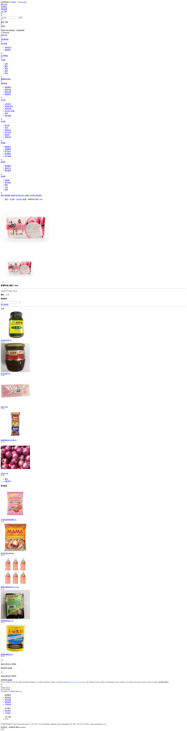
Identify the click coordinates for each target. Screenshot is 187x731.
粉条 (6, 73)
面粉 (6, 185)
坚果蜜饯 (8, 149)
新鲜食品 (4, 83)
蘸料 (6, 66)
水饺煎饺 (8, 104)
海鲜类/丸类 (9, 106)
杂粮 (6, 189)
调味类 (3, 162)
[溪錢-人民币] (15, 405)
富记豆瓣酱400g (5, 373)
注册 (6, 22)
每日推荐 (7, 195)
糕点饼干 (8, 151)
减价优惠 (4, 43)
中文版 (13, 2)
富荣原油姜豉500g (7, 654)
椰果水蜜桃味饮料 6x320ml (10, 587)
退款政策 (8, 702)
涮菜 (6, 68)
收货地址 (4, 7)
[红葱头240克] (15, 471)
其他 (6, 113)
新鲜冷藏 (8, 92)
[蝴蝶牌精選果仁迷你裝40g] (15, 438)
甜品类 (7, 135)
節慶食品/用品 (6, 79)
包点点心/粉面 (9, 111)
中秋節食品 (5, 39)
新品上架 (4, 35)
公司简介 (8, 713)
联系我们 (39, 195)
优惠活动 (8, 47)
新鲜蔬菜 (8, 87)
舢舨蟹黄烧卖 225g (7, 621)
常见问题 (8, 700)
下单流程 (8, 704)
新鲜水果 (8, 89)
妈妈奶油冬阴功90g (7, 553)
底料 (6, 64)
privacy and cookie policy (78, 682)
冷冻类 (3, 100)
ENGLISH (23, 2)
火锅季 (3, 60)
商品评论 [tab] (8, 481)
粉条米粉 (8, 182)
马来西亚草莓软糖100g (8, 520)
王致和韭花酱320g (6, 340)
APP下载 (4, 11)
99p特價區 (4, 56)
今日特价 (32, 195)
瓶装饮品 (8, 130)
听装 (6, 128)
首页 (2, 195)
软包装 (7, 125)
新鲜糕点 (8, 94)
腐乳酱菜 (8, 170)
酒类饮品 (8, 137)
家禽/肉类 (8, 108)
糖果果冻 (8, 147)
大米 (6, 187)
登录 (2, 22)
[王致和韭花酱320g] (15, 338)
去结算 (9, 668)
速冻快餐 (8, 115)
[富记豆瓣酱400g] (15, 371)
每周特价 (8, 50)
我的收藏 (4, 9)
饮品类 (3, 121)
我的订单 (4, 4)
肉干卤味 (8, 156)
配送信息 (8, 697)
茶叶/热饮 (8, 132)
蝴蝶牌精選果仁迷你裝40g (8, 440)
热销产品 (14, 195)
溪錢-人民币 (4, 407)
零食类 (3, 143)
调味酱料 (8, 166)
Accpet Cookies (163, 682)
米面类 (3, 176)
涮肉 (6, 71)
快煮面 (7, 180)
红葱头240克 (4, 473)
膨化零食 (8, 154)
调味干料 (8, 168)
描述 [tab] (6, 479)
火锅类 (26, 195)
